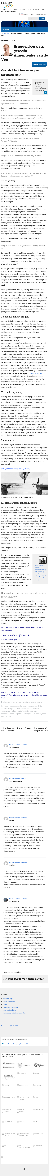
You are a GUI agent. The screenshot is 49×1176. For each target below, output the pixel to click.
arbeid (6, 706)
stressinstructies (35, 373)
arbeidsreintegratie (8, 708)
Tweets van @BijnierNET (9, 1026)
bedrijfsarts (17, 711)
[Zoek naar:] (33, 18)
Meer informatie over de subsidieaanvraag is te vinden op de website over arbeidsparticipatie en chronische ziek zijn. (40, 572)
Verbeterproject (36, 702)
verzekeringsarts (40, 714)
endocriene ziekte (7, 714)
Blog (7, 33)
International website (39, 14)
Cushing (11, 702)
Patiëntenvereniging (10, 1007)
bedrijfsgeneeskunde (30, 711)
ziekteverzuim (6, 716)
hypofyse (19, 714)
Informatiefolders (9, 1010)
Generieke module (22, 702)
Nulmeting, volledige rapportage (14, 1013)
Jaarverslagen (8, 999)
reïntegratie (28, 714)
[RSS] (24, 1169)
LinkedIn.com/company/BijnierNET (16, 1044)
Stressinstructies (9, 1002)
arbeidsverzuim (22, 708)
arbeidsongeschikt (34, 706)
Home (3, 33)
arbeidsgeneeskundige (18, 706)
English (25, 14)
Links (5, 1004)
